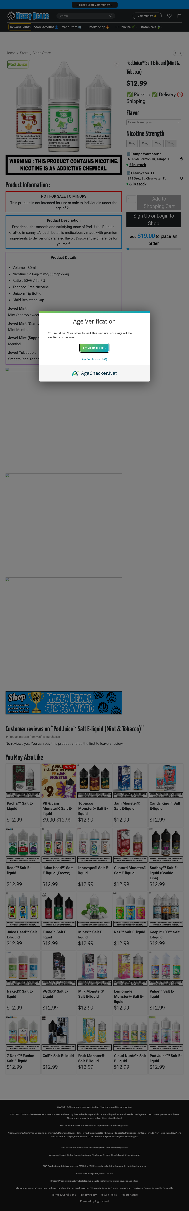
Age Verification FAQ (94, 359)
